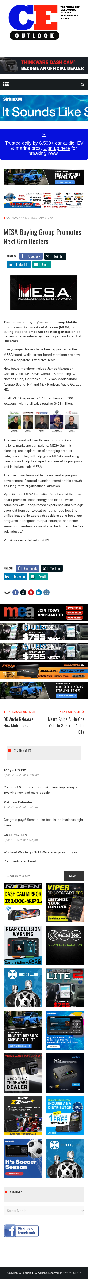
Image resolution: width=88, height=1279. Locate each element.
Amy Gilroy (46, 218)
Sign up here (56, 148)
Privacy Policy (70, 1272)
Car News (12, 218)
